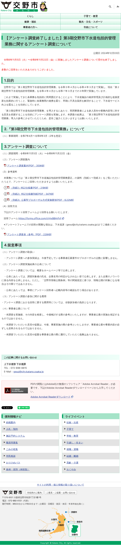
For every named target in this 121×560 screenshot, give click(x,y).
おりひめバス (13, 462)
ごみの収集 (12, 449)
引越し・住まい (75, 442)
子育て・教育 (91, 16)
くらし (30, 16)
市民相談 (10, 456)
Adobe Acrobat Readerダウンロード (50, 396)
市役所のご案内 (34, 492)
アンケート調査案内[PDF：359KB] (25, 165)
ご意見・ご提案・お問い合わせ (60, 492)
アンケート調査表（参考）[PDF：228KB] (29, 234)
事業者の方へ (30, 27)
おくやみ (71, 469)
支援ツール (118, 6)
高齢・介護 (72, 462)
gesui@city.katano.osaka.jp (28, 371)
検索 (110, 6)
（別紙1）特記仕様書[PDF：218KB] (29, 187)
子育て (70, 429)
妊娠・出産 (72, 422)
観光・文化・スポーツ (91, 21)
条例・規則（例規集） (18, 469)
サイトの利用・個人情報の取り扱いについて (60, 484)
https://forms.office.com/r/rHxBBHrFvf (40, 218)
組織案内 (10, 422)
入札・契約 (12, 429)
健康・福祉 (30, 21)
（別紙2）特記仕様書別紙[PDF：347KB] (32, 193)
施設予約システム (15, 435)
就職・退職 (72, 449)
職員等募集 (12, 442)
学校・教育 (72, 435)
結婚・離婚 (72, 456)
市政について (91, 27)
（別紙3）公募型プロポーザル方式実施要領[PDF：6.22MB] (42, 199)
